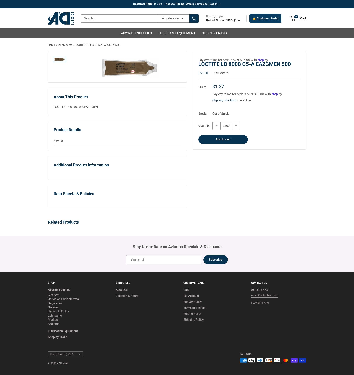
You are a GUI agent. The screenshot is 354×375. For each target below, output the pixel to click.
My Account (191, 296)
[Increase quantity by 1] (236, 125)
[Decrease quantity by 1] (216, 125)
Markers (53, 319)
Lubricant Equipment (176, 33)
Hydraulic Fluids (58, 311)
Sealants (53, 324)
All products (65, 44)
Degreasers (55, 303)
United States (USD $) (62, 354)
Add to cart (223, 139)
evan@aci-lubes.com (264, 295)
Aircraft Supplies (136, 33)
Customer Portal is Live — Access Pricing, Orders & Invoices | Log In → (177, 4)
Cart (186, 290)
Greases (53, 307)
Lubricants (55, 315)
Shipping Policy (193, 319)
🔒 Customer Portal (265, 18)
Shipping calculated (224, 100)
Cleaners (53, 295)
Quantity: (204, 125)
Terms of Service (194, 308)
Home (51, 44)
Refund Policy (192, 314)
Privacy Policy (192, 302)
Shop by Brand (214, 33)
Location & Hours (127, 296)
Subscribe (215, 259)
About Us (122, 290)
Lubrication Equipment (63, 331)
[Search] (194, 18)
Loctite (203, 72)
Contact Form (260, 303)
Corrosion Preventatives (63, 299)
